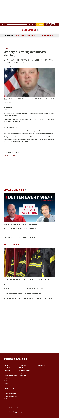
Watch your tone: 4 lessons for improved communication (19, 237)
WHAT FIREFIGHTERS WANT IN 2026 (26, 35)
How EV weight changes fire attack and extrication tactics (20, 228)
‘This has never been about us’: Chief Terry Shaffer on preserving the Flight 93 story (29, 298)
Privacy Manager (40, 365)
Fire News (7, 155)
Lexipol (14, 407)
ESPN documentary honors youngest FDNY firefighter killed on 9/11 (25, 289)
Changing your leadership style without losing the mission (20, 224)
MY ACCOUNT (40, 24)
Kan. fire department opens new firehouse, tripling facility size (23, 293)
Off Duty (6, 48)
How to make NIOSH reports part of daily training (17, 233)
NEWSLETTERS (32, 24)
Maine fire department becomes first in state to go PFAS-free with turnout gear (27, 279)
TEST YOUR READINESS (44, 35)
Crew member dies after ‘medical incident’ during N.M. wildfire (23, 284)
